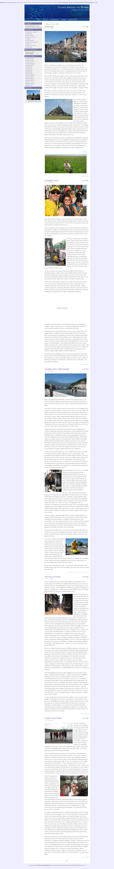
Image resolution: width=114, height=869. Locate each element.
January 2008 (28, 77)
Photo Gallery (73, 19)
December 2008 (29, 58)
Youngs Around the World (73, 7)
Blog (38, 19)
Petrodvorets (28, 43)
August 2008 (28, 65)
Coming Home (28, 33)
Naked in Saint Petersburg (31, 42)
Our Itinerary (55, 19)
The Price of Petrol (52, 577)
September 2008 (29, 63)
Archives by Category (30, 52)
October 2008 (28, 62)
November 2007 (29, 80)
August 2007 (28, 85)
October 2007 (28, 82)
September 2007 (29, 83)
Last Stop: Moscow (29, 40)
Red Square (28, 38)
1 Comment (86, 364)
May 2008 (27, 70)
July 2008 (27, 67)
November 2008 (29, 60)
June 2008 (27, 68)
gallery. (39, 101)
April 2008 (27, 72)
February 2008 (28, 75)
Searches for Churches (30, 45)
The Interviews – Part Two (31, 32)
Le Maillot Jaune (51, 180)
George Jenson (81, 865)
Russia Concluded (29, 35)
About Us (45, 19)
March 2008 (28, 73)
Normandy (48, 27)
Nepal (51, 578)
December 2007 (29, 78)
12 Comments (85, 713)
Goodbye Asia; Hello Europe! (56, 369)
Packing (63, 19)
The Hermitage (28, 47)
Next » (66, 860)
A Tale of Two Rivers (53, 718)
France (51, 28)
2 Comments (86, 176)
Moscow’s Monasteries (30, 37)
